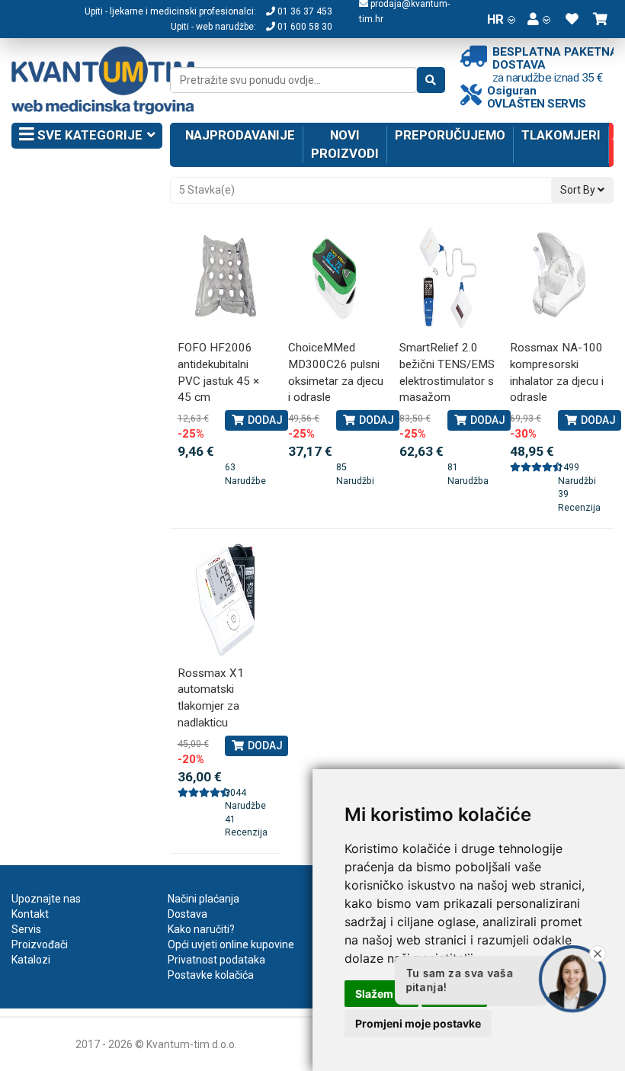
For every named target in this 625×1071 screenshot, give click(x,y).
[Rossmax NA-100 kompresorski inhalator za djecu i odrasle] (558, 276)
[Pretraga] (431, 80)
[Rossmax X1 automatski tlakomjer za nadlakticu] (226, 602)
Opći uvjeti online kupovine (231, 944)
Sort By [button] (579, 190)
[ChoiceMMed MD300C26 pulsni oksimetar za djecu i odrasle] (336, 276)
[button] (538, 19)
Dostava (187, 914)
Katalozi (30, 960)
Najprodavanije (240, 135)
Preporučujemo (450, 135)
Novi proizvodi (345, 144)
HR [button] (495, 19)
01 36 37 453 (303, 11)
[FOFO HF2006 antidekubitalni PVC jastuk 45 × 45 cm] (226, 276)
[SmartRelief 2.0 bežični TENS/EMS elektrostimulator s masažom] (447, 276)
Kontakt (30, 914)
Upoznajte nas (46, 899)
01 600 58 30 (303, 26)
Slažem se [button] (381, 993)
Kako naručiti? (201, 929)
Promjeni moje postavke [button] (418, 1023)
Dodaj (264, 420)
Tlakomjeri (561, 135)
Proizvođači (39, 944)
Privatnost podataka (216, 960)
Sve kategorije (88, 135)
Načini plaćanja (203, 899)
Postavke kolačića (211, 975)
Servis (26, 929)
